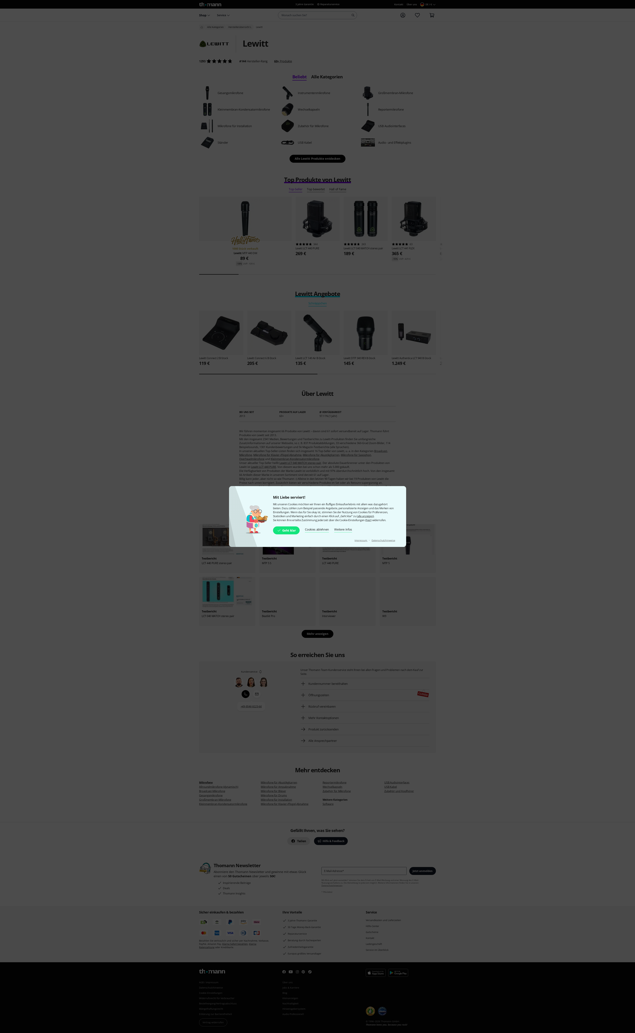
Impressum (361, 540)
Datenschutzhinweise (383, 540)
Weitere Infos (343, 529)
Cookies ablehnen (317, 529)
